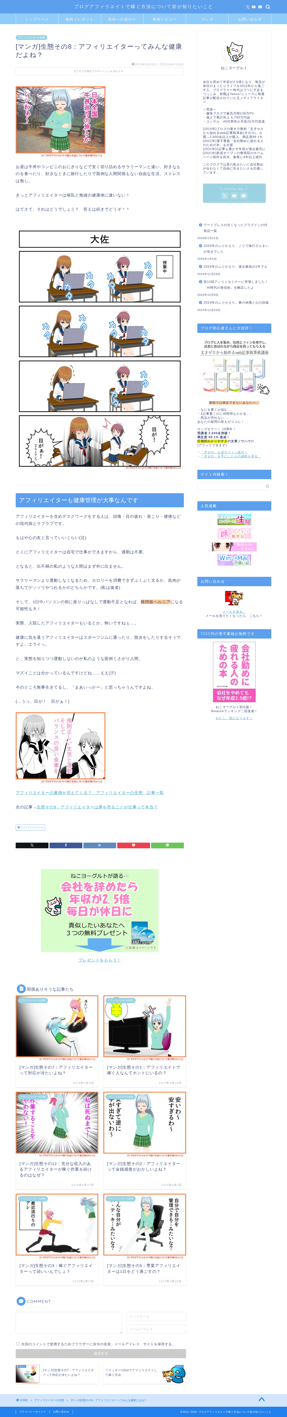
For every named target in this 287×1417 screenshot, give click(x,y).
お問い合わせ (250, 19)
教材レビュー (165, 19)
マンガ (207, 19)
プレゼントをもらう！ (99, 960)
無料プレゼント (79, 19)
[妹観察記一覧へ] (234, 533)
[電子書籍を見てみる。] (234, 672)
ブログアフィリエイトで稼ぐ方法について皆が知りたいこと (143, 6)
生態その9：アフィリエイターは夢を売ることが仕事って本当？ (97, 807)
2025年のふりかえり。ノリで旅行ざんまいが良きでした (236, 248)
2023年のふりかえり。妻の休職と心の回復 (236, 302)
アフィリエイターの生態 (31, 37)
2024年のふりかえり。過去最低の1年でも (235, 266)
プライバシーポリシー (32, 1411)
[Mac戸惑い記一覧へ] (234, 560)
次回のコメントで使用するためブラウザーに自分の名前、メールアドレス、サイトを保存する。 (98, 1344)
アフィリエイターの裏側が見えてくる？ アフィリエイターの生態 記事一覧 (90, 793)
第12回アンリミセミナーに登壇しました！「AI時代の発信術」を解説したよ (236, 284)
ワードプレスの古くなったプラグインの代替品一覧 (235, 228)
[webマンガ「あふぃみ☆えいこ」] (234, 546)
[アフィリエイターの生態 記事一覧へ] (234, 519)
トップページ (37, 19)
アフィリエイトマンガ (31, 827)
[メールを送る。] (234, 598)
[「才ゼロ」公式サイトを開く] (234, 367)
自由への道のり (122, 19)
